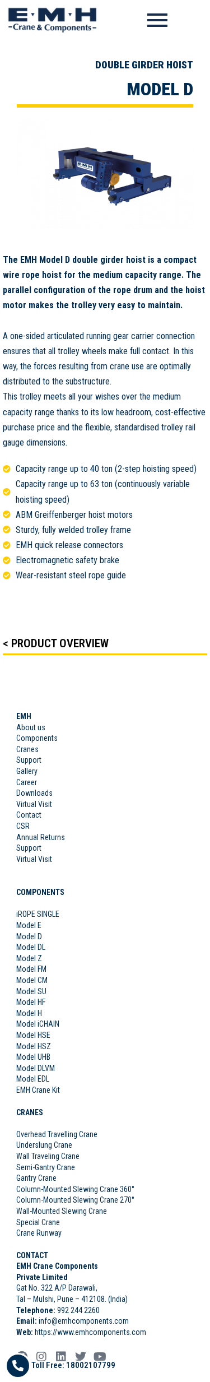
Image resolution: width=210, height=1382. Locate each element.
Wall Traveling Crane (48, 1156)
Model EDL (32, 1078)
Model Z (29, 958)
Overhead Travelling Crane (56, 1134)
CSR (23, 826)
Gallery (27, 771)
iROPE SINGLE (37, 914)
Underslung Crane (44, 1144)
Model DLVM (35, 1068)
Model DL (30, 947)
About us (30, 727)
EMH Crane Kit (38, 1090)
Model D (29, 936)
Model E (28, 925)
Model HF (30, 1002)
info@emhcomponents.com (84, 1320)
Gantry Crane (36, 1178)
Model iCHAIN (37, 1023)
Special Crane (38, 1222)
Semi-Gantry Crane (45, 1167)
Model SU (31, 991)
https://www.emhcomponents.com (89, 1332)
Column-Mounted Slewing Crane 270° (75, 1199)
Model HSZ (33, 1046)
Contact (29, 814)
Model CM (32, 980)
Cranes (27, 749)
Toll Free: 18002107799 (73, 1365)
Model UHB (33, 1056)
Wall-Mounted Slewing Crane (61, 1211)
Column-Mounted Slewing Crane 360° (75, 1189)
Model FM (31, 968)
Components (37, 738)
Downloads (34, 793)
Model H (29, 1013)
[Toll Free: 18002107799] (18, 1366)
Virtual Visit (34, 804)
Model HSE (33, 1035)
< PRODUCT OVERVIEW (56, 643)
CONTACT (32, 1255)
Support (28, 759)
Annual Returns (40, 837)
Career (26, 782)
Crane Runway (39, 1232)
